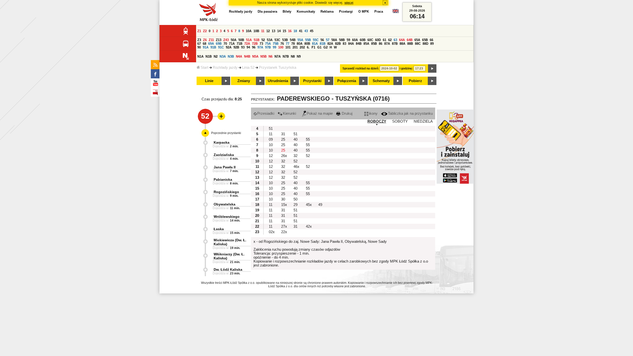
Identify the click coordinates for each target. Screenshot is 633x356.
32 (295, 156)
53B (285, 40)
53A (269, 40)
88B (410, 43)
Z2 (205, 31)
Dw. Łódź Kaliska (228, 269)
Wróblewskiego (227, 217)
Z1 (199, 31)
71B (239, 43)
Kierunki (289, 113)
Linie (209, 81)
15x (284, 205)
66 (431, 40)
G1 (319, 47)
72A (247, 43)
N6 (270, 56)
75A (268, 43)
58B (342, 40)
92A (228, 47)
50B (241, 40)
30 (283, 199)
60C (370, 40)
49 (320, 205)
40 (295, 139)
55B (308, 40)
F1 (313, 47)
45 (311, 31)
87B (395, 43)
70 (225, 43)
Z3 (199, 40)
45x (309, 205)
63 (395, 40)
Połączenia (346, 81)
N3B (231, 56)
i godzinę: (406, 68)
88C (418, 43)
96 (253, 47)
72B (255, 43)
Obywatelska (224, 204)
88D (425, 43)
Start (204, 67)
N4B (247, 56)
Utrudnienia (278, 81)
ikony (373, 113)
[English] (395, 12)
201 (295, 47)
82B (338, 43)
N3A (223, 56)
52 (263, 40)
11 (262, 31)
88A (402, 43)
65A (417, 40)
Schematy (381, 81)
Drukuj (346, 113)
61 (384, 40)
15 (284, 31)
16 (290, 31)
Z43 (226, 40)
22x (284, 232)
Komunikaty (306, 11)
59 (348, 40)
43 (306, 31)
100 (280, 47)
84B (359, 43)
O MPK (363, 11)
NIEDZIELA (423, 121)
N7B (286, 56)
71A (232, 43)
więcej (348, 2)
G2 (325, 47)
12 (268, 31)
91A (205, 47)
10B (256, 31)
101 (288, 47)
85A (366, 43)
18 (295, 31)
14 (279, 31)
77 (287, 43)
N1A (200, 56)
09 (271, 139)
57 (327, 40)
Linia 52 (248, 67)
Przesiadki (265, 113)
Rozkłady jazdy (225, 67)
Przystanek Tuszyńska (277, 67)
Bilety (287, 11)
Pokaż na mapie (320, 113)
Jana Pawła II (225, 167)
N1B (208, 56)
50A (233, 40)
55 (308, 139)
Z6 (205, 40)
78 (293, 43)
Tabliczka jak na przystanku (410, 113)
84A (351, 43)
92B (236, 47)
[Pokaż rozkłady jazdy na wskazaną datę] (432, 68)
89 (432, 43)
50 (295, 199)
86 (380, 43)
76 (282, 43)
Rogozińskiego (226, 192)
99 (274, 47)
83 (344, 43)
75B (275, 43)
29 (295, 205)
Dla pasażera (267, 11)
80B (307, 43)
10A (248, 31)
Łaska (219, 229)
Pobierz (415, 81)
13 (273, 31)
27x (284, 226)
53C (277, 40)
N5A (255, 56)
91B (213, 47)
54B (292, 40)
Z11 (211, 40)
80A (299, 43)
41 (300, 31)
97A (260, 47)
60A (355, 40)
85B (374, 43)
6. (308, 47)
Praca (378, 11)
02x (272, 232)
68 (204, 43)
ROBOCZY (376, 121)
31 (283, 134)
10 (271, 145)
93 (243, 47)
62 (390, 40)
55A (300, 40)
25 (283, 139)
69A (211, 43)
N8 (293, 56)
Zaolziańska (224, 155)
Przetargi (346, 11)
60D (378, 40)
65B (425, 40)
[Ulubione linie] (219, 116)
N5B (263, 56)
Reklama (327, 11)
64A (402, 40)
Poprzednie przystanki (226, 133)
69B (219, 43)
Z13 (218, 40)
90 (199, 47)
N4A (239, 56)
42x (309, 226)
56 (322, 40)
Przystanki (312, 81)
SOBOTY (400, 121)
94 (248, 47)
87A (387, 43)
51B (256, 40)
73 (261, 43)
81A (315, 43)
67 (199, 43)
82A (330, 43)
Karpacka (221, 142)
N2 (216, 56)
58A (334, 40)
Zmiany (243, 81)
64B (409, 40)
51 (271, 129)
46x (296, 167)
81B (322, 43)
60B (362, 40)
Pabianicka (223, 179)
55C (315, 40)
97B (268, 47)
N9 (299, 56)
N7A (277, 56)
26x (284, 156)
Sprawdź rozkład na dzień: (360, 68)
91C (221, 47)
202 (302, 47)
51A (249, 40)
